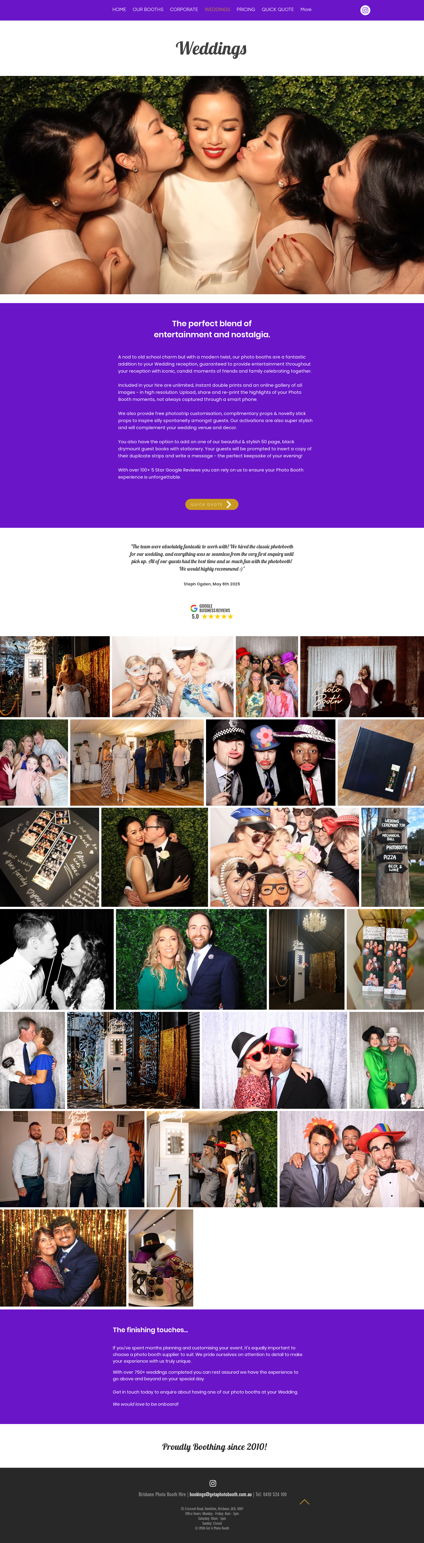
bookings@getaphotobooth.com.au (221, 1494)
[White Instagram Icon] (212, 1483)
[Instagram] (365, 10)
